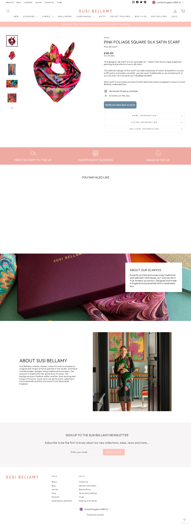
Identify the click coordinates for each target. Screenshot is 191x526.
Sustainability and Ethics (62, 501)
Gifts (102, 16)
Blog (53, 486)
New (16, 16)
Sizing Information (144, 122)
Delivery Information (144, 129)
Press (54, 493)
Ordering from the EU (88, 501)
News (19, 2)
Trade (59, 2)
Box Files (141, 16)
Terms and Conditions (88, 493)
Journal (38, 2)
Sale (174, 16)
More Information (144, 116)
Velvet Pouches (120, 16)
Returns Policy (85, 489)
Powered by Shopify (95, 515)
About (54, 482)
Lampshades (84, 16)
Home (106, 37)
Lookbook (28, 2)
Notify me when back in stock (120, 105)
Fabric (46, 16)
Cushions (29, 16)
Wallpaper (65, 16)
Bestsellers (159, 16)
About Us (10, 2)
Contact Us (49, 2)
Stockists (55, 497)
